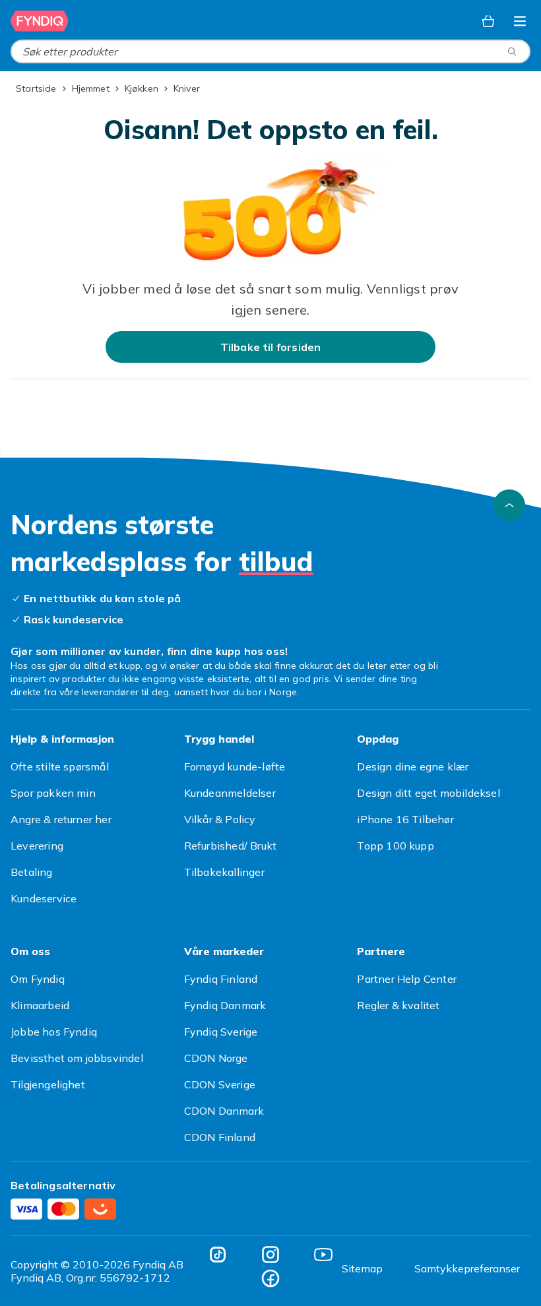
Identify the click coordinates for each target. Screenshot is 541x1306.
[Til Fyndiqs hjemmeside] (40, 21)
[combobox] (270, 51)
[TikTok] (218, 1254)
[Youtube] (323, 1254)
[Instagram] (270, 1254)
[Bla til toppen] (509, 505)
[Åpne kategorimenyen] (520, 21)
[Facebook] (270, 1278)
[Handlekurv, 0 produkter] (488, 21)
